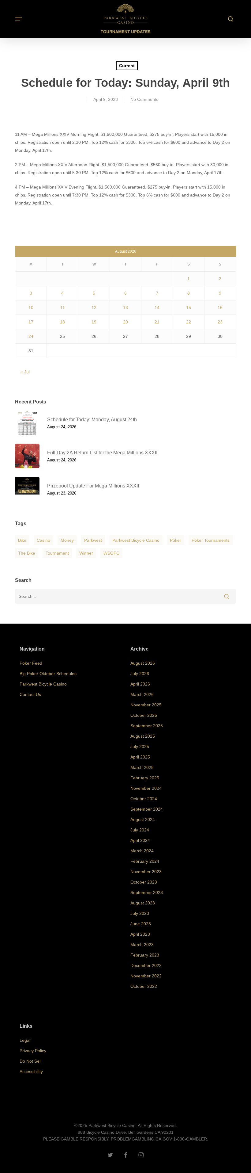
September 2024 (146, 809)
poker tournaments (211, 540)
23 (220, 321)
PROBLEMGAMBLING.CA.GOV (141, 1139)
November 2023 (146, 871)
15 (188, 307)
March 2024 (142, 850)
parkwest (93, 540)
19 (94, 321)
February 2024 (144, 861)
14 (157, 307)
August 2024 (142, 819)
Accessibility (31, 1071)
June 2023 (140, 923)
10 (30, 307)
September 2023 (146, 892)
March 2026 (142, 694)
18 (62, 321)
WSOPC (111, 553)
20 (125, 321)
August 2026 (142, 663)
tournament (57, 553)
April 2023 (140, 934)
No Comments (144, 99)
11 (62, 307)
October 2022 (143, 986)
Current (127, 65)
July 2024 (139, 829)
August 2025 (142, 736)
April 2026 (140, 684)
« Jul (25, 371)
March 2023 (142, 944)
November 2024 (146, 788)
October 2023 (143, 882)
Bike (22, 540)
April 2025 (140, 757)
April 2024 (140, 840)
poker (175, 540)
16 (220, 307)
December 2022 (146, 965)
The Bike (26, 553)
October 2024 (143, 798)
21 (157, 321)
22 (188, 321)
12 (94, 307)
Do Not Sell (30, 1061)
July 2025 (139, 746)
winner (86, 553)
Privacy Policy (33, 1050)
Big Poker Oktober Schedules (48, 673)
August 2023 (142, 902)
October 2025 (143, 715)
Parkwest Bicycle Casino (135, 540)
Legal (25, 1040)
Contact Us (30, 694)
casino (43, 540)
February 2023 (144, 955)
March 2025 (142, 767)
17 (30, 321)
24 (30, 336)
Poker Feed (31, 663)
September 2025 (146, 725)
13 (125, 307)
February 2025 (144, 777)
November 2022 (146, 975)
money (67, 540)
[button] (18, 19)
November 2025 (146, 704)
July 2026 (139, 673)
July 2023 (139, 913)
